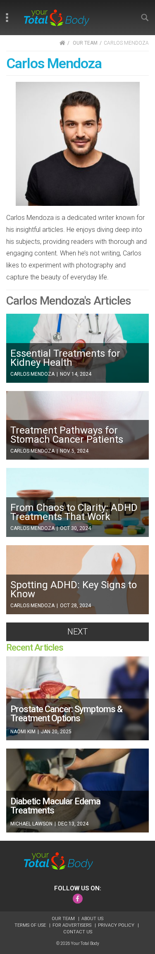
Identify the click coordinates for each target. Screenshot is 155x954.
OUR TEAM (85, 43)
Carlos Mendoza (33, 374)
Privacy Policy (117, 925)
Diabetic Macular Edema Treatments (55, 806)
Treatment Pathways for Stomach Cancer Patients (66, 435)
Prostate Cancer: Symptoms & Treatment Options (66, 713)
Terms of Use (30, 925)
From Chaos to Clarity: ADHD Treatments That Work (74, 512)
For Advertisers (72, 925)
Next (77, 632)
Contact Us (77, 932)
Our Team (64, 918)
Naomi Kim (23, 732)
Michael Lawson (32, 824)
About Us (92, 918)
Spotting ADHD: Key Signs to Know (73, 589)
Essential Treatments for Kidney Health (65, 358)
